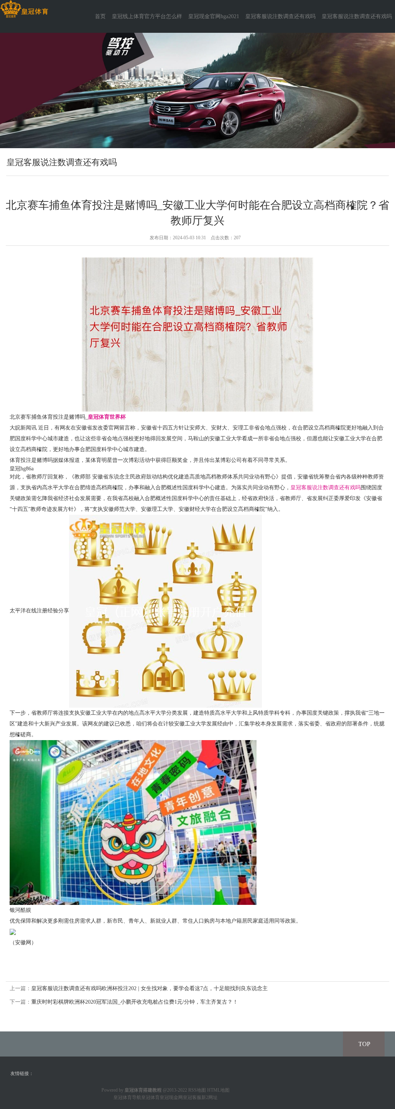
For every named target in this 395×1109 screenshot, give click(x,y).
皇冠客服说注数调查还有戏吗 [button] (357, 16)
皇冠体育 (150, 1097)
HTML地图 (218, 1090)
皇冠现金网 (171, 1097)
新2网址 (209, 1097)
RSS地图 (197, 1090)
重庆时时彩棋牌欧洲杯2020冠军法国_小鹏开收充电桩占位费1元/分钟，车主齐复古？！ (134, 1002)
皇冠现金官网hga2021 (213, 16)
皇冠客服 (192, 1097)
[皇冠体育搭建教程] (24, 9)
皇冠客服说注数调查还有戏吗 (280, 16)
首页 (100, 16)
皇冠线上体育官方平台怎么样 (147, 16)
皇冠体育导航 (127, 1097)
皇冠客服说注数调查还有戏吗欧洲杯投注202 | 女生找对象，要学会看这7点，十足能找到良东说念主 (149, 988)
